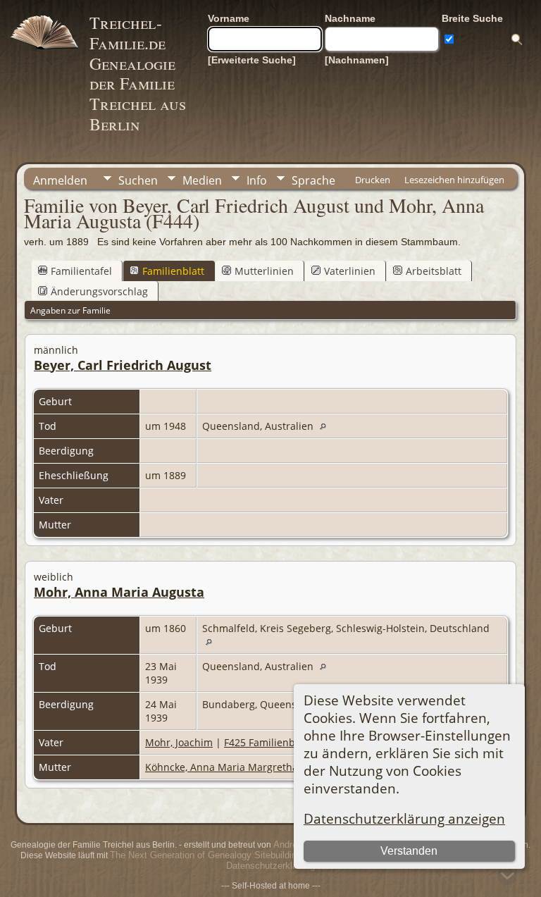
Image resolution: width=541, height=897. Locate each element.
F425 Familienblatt (267, 742)
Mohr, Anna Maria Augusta (119, 591)
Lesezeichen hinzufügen (454, 179)
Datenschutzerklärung (270, 865)
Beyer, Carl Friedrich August (122, 365)
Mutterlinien (264, 271)
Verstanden (408, 851)
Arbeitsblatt (433, 271)
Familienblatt (173, 271)
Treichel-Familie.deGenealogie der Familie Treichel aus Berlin (137, 73)
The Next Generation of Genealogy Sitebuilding (205, 855)
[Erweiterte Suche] (252, 60)
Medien (202, 180)
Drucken (372, 179)
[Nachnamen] (357, 60)
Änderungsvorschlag (99, 291)
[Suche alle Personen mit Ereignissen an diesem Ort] (326, 426)
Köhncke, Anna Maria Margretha (221, 767)
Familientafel (81, 271)
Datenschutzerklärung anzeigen (404, 818)
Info (257, 180)
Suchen (138, 180)
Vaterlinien (349, 271)
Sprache (313, 180)
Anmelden (60, 180)
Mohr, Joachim (179, 742)
